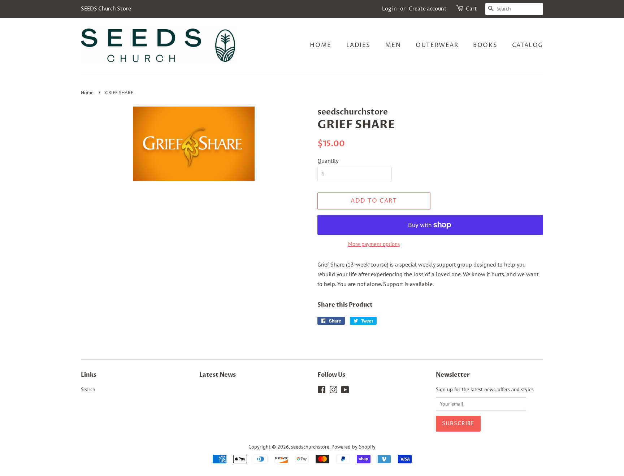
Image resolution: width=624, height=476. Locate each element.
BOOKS (485, 45)
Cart (471, 8)
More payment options (374, 244)
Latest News (217, 375)
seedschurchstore (310, 446)
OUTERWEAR (437, 45)
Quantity (327, 160)
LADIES (358, 45)
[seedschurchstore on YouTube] (345, 391)
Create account (428, 8)
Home (320, 45)
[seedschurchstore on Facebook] (321, 391)
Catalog (527, 45)
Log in (389, 8)
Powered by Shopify (354, 446)
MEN (393, 45)
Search (88, 389)
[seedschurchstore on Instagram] (333, 391)
